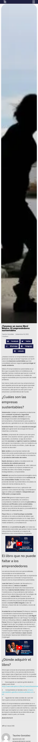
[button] (13, 341)
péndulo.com (28, 692)
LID (3, 694)
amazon (30, 690)
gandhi (14, 692)
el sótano (20, 692)
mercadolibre (6, 692)
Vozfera (5, 336)
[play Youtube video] (19, 544)
